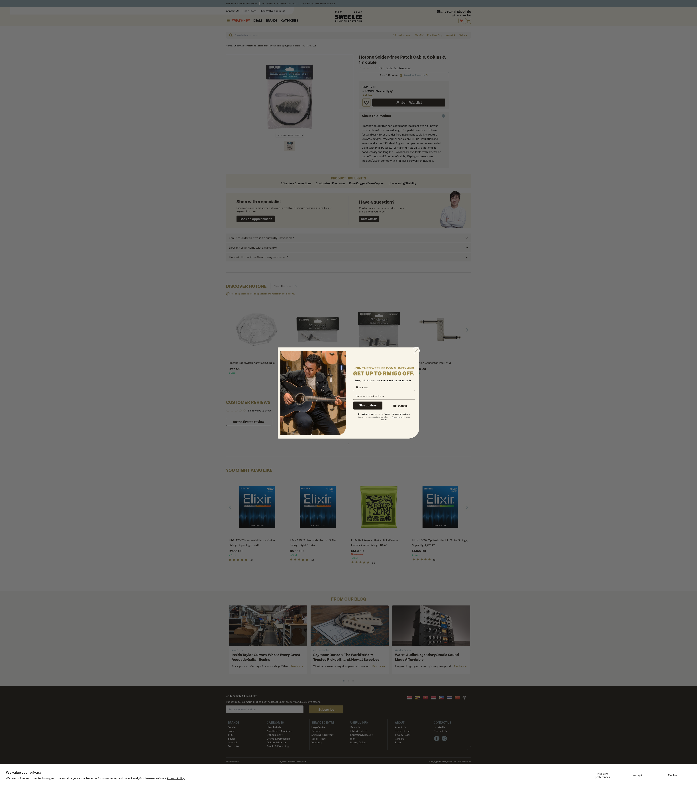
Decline (672, 775)
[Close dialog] (416, 350)
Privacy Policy (176, 778)
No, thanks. (400, 406)
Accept (637, 775)
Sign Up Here (367, 405)
